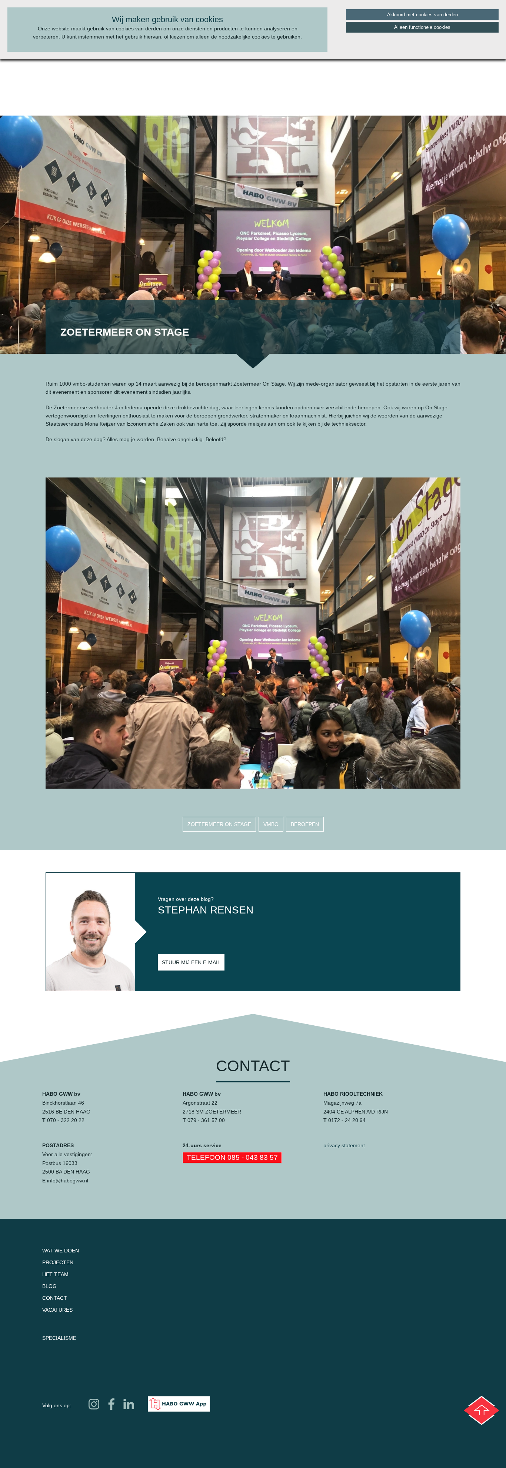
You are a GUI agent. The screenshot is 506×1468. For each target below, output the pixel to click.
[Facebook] (111, 1404)
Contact (54, 1298)
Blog (49, 1286)
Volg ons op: (56, 1405)
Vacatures (57, 1310)
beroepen (305, 824)
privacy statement (344, 1145)
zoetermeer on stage (219, 824)
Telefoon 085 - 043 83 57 (232, 1157)
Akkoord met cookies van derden (422, 14)
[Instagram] (94, 1404)
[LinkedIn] (128, 1404)
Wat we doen (60, 1251)
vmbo (271, 824)
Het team (55, 1274)
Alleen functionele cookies (422, 27)
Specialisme (59, 1338)
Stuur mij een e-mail (191, 962)
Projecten (57, 1262)
